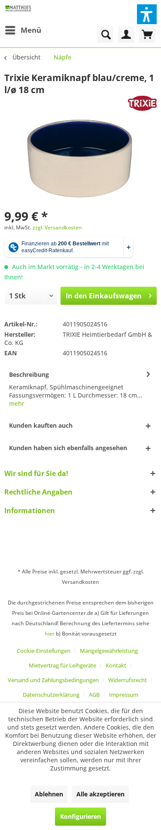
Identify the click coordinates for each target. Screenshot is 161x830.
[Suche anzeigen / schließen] (105, 34)
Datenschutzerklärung (51, 694)
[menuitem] (23, 30)
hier (50, 633)
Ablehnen (49, 794)
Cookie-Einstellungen (43, 651)
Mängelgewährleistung (109, 651)
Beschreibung (29, 374)
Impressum (123, 694)
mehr (16, 403)
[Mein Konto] (126, 34)
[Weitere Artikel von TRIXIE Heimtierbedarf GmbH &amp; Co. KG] (142, 103)
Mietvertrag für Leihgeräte (62, 665)
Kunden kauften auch (41, 425)
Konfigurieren (80, 816)
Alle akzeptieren (100, 794)
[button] (147, 14)
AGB (94, 694)
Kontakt (116, 665)
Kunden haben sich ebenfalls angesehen (68, 448)
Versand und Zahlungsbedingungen (53, 680)
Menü (31, 30)
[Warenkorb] (147, 34)
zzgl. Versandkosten (57, 227)
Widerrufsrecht (127, 680)
